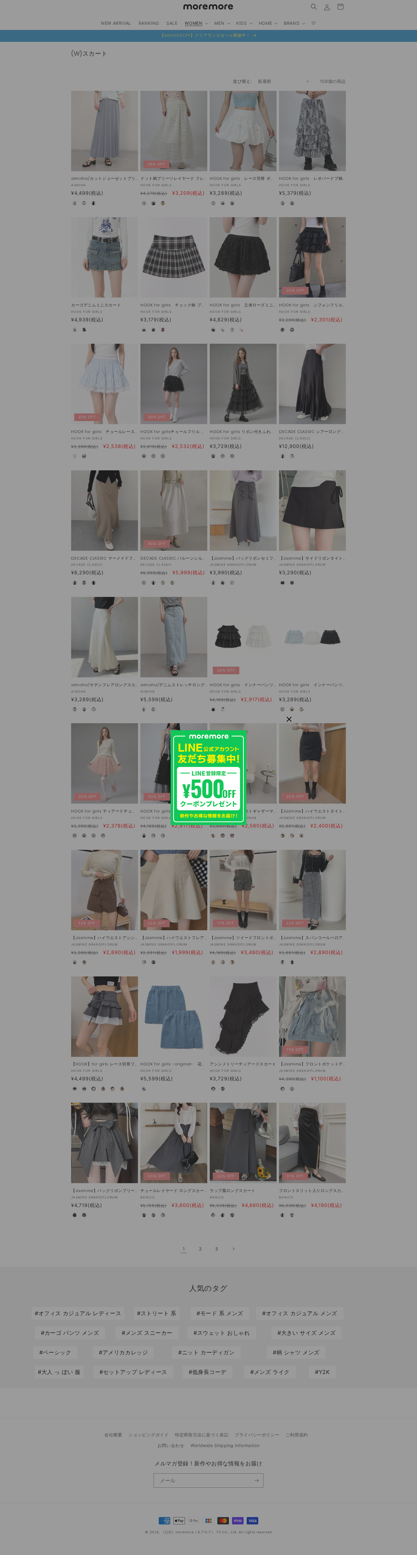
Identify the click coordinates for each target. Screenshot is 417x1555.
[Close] (289, 719)
